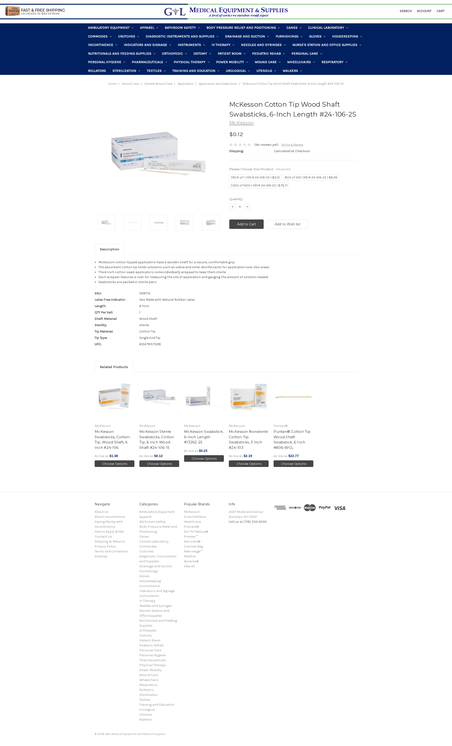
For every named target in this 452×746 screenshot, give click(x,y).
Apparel (147, 27)
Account (424, 11)
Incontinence (101, 45)
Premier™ (191, 537)
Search (406, 11)
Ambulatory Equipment (109, 27)
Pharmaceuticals (148, 62)
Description (109, 249)
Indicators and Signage (146, 45)
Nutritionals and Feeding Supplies (120, 53)
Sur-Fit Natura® (196, 532)
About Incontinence (110, 517)
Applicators (186, 83)
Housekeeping (345, 36)
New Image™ (193, 551)
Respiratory (333, 62)
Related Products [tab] (114, 367)
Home (112, 83)
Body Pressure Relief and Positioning (241, 27)
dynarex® (191, 561)
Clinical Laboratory (326, 27)
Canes (293, 27)
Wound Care (266, 62)
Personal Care (305, 53)
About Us (102, 512)
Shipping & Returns (110, 541)
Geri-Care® (192, 541)
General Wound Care (158, 83)
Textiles (155, 71)
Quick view (114, 399)
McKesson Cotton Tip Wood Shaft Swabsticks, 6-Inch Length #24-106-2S (293, 83)
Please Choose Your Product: (259, 169)
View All (189, 566)
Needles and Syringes (262, 45)
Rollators (97, 71)
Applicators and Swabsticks (218, 83)
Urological (236, 71)
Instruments (190, 45)
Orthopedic (173, 53)
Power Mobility (230, 62)
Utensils (265, 71)
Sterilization (125, 71)
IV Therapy (221, 45)
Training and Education (194, 71)
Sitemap (101, 556)
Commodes (98, 36)
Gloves (316, 36)
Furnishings (287, 36)
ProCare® (191, 527)
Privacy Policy (105, 546)
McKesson (192, 512)
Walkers (291, 71)
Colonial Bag (193, 546)
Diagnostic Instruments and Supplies (180, 36)
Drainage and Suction (245, 36)
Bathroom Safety (181, 27)
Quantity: (236, 199)
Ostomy (201, 53)
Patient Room (230, 53)
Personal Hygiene (105, 62)
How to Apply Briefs (109, 532)
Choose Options (114, 464)
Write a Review (292, 145)
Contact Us (103, 537)
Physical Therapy (190, 62)
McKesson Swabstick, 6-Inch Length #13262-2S (203, 436)
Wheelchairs (299, 62)
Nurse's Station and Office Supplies (325, 45)
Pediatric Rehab (267, 53)
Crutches (127, 36)
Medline (190, 556)
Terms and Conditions (111, 551)
